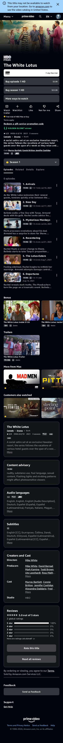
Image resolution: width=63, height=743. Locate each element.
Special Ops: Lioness (22, 408)
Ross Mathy (48, 572)
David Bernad (46, 566)
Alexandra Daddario (35, 588)
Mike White (31, 560)
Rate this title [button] (31, 648)
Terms (51, 670)
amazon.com (42, 6)
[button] (21, 639)
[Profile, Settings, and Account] (58, 16)
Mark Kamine (32, 569)
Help (53, 725)
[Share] (57, 106)
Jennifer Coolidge (43, 150)
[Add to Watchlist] (17, 106)
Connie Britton (28, 150)
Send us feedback (40, 725)
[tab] (8, 169)
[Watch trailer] (6, 106)
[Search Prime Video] (40, 16)
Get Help (8, 706)
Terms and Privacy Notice (18, 725)
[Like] (30, 106)
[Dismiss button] (58, 4)
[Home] (28, 16)
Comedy (7, 136)
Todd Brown (47, 569)
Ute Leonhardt (33, 572)
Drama (17, 136)
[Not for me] (44, 106)
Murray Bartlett (15, 150)
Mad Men (22, 380)
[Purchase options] (56, 185)
